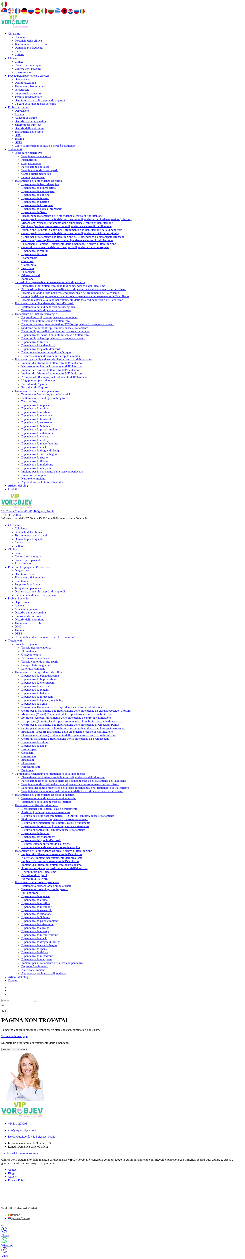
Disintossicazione (25, 82)
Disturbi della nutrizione (29, 128)
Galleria (19, 54)
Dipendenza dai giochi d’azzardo (41, 349)
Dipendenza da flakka (34, 461)
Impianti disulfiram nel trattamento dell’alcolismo (51, 363)
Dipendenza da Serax (34, 212)
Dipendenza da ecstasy (35, 440)
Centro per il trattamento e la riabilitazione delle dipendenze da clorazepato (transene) (73, 236)
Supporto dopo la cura (28, 93)
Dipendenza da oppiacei (35, 405)
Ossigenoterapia (31, 163)
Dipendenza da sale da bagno (39, 454)
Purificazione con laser (35, 166)
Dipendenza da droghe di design (40, 450)
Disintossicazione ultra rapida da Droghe (46, 352)
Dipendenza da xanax (34, 254)
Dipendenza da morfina (35, 412)
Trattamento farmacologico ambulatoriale (46, 394)
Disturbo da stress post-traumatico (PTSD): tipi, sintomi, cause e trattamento (67, 324)
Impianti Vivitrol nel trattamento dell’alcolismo (50, 370)
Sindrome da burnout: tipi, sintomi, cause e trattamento (54, 328)
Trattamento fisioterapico (30, 86)
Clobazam (27, 261)
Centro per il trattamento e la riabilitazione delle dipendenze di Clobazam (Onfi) (70, 233)
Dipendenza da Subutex (35, 426)
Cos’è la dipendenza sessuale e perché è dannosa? (45, 145)
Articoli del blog (18, 485)
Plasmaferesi (29, 159)
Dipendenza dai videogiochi (38, 345)
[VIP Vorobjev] (14, 27)
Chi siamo (14, 33)
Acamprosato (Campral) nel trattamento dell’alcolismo (54, 377)
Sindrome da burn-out (28, 124)
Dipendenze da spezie (34, 457)
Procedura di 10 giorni (34, 387)
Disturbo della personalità (30, 121)
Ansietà (19, 114)
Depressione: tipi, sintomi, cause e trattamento (49, 317)
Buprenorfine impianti (34, 475)
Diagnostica (22, 79)
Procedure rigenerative (28, 152)
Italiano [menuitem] (15, 1214)
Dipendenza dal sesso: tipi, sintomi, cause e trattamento (55, 335)
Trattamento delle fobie (29, 131)
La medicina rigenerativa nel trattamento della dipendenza (50, 282)
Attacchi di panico (26, 117)
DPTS (18, 142)
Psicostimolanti (30, 275)
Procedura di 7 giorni (34, 384)
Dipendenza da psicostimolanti (39, 429)
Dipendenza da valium (34, 250)
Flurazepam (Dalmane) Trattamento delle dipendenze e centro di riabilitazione (68, 243)
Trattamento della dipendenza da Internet (46, 310)
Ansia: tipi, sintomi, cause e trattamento (45, 321)
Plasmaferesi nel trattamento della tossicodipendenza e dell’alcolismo (63, 285)
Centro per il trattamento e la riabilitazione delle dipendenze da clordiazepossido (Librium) (76, 219)
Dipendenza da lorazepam (37, 205)
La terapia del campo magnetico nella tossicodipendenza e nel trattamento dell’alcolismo (75, 296)
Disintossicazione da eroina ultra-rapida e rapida (50, 356)
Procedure (29, 75)
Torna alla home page (14, 1036)
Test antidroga (29, 401)
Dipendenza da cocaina (35, 436)
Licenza (19, 51)
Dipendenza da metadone (36, 415)
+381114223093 (11, 515)
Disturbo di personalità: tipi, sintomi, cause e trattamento (55, 331)
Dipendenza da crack (34, 447)
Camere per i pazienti (28, 68)
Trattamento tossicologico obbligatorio (44, 398)
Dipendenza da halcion (35, 201)
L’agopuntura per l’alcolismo (38, 380)
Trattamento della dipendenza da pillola (38, 180)
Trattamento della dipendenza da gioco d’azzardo (44, 303)
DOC (18, 135)
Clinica (12, 58)
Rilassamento (23, 72)
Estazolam (27, 268)
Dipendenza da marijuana (36, 468)
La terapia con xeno (33, 177)
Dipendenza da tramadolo (36, 419)
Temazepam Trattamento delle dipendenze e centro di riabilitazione (62, 215)
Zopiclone (27, 278)
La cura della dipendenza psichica (35, 103)
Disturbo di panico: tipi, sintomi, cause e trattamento (53, 338)
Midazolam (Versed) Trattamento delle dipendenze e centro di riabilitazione (67, 222)
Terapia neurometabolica (36, 156)
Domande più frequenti (29, 47)
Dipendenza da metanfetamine (39, 443)
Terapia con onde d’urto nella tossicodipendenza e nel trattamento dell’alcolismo (70, 292)
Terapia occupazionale (28, 96)
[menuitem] (14, 1214)
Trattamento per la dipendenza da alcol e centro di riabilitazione (53, 359)
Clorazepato (28, 264)
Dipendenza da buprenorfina (38, 187)
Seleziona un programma (15, 1049)
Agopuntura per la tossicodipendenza (43, 482)
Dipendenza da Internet (35, 342)
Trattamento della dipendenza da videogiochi (48, 306)
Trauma (19, 138)
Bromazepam (29, 257)
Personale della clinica (28, 40)
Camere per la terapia (28, 65)
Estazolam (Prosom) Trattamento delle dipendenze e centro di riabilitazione (67, 240)
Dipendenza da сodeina (35, 194)
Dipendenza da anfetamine (37, 433)
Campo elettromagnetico (36, 173)
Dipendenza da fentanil (35, 198)
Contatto (13, 489)
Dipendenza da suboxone (36, 422)
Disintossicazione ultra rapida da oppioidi (40, 100)
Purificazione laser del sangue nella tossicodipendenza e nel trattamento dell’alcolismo (73, 289)
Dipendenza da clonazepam (37, 191)
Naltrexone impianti (33, 478)
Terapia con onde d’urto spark (39, 170)
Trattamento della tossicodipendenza (37, 391)
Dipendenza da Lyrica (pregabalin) (42, 208)
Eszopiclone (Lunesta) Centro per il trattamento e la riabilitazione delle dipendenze (71, 229)
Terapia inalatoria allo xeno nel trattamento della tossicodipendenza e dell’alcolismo (72, 299)
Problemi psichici (18, 107)
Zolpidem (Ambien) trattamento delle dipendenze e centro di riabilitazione (66, 226)
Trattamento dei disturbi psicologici (36, 314)
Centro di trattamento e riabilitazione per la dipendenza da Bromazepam (65, 247)
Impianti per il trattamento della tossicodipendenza (52, 471)
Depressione (22, 110)
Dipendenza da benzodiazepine (40, 184)
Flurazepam (28, 271)
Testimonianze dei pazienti (31, 44)
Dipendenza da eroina (34, 408)
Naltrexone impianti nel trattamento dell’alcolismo (51, 366)
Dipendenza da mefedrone (37, 464)
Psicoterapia (22, 89)
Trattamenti (15, 149)
